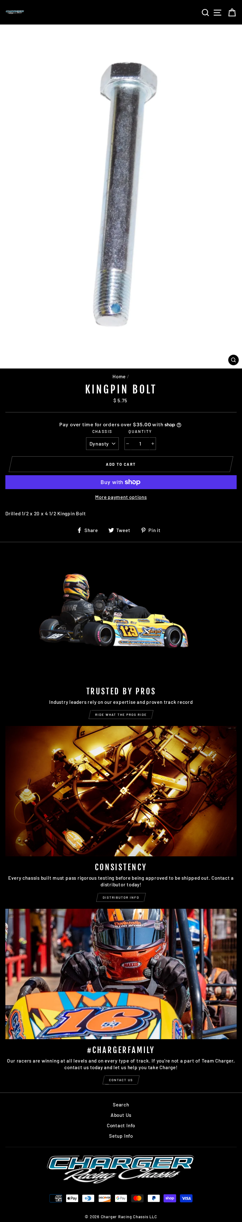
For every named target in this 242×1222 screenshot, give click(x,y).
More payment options (121, 497)
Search (121, 1104)
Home (119, 376)
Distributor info (121, 897)
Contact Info (121, 1125)
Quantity (140, 431)
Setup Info (121, 1136)
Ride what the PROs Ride (121, 714)
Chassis (102, 431)
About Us (121, 1115)
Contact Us (121, 1080)
